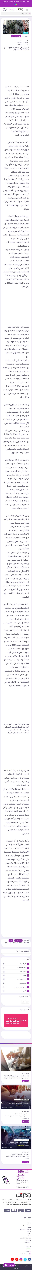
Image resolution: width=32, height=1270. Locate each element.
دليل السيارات (23, 964)
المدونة (29, 1236)
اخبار (23, 1002)
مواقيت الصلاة (27, 1242)
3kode (20, 1266)
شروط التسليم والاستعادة (25, 1229)
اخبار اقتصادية (23, 983)
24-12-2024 (25, 1074)
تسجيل (10, 940)
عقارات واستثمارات (21, 968)
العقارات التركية (23, 526)
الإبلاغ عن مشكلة (16, 36)
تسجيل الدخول (18, 940)
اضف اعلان (11, 1265)
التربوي (24, 991)
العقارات (6, 419)
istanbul (27, 1252)
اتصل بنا (29, 1234)
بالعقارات (21, 874)
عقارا (21, 105)
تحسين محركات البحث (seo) (20, 987)
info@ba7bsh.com (24, 1254)
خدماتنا (29, 1227)
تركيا (27, 1002)
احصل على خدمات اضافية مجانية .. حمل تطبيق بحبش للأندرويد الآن (16, 1)
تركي (14, 500)
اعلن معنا (29, 1231)
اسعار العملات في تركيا (25, 1238)
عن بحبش (29, 1223)
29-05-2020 (25, 36)
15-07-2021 (25, 1152)
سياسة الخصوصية (27, 1225)
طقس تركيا (28, 1240)
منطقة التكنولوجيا (21, 979)
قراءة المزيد (26, 1081)
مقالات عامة (23, 971)
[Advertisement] (16, 67)
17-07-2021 (25, 1112)
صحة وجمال (23, 975)
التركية (26, 534)
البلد (12, 9)
